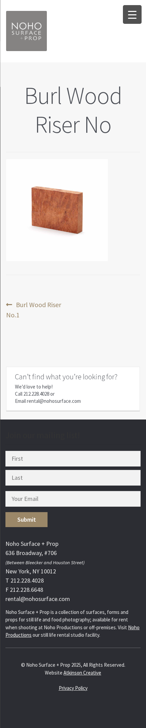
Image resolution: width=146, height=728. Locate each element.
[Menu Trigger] (132, 14)
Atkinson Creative (82, 672)
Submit (26, 519)
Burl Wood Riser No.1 (33, 309)
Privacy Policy (73, 688)
